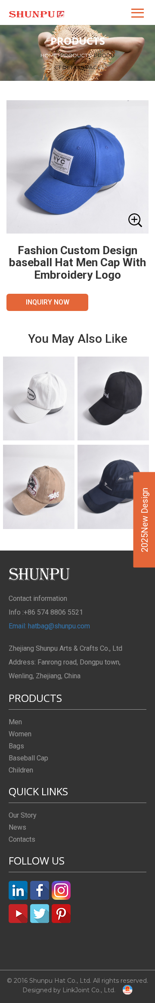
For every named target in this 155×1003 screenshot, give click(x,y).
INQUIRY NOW (47, 302)
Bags (16, 746)
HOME (50, 55)
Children (21, 770)
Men (15, 722)
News (17, 827)
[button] (138, 12)
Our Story (23, 815)
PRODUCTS (77, 55)
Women (20, 734)
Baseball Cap (28, 758)
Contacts (22, 839)
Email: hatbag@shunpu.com (49, 626)
